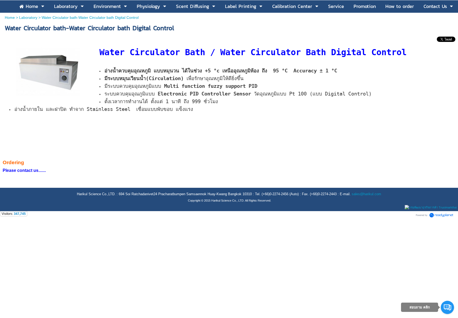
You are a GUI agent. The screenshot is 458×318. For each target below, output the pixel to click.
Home (10, 17)
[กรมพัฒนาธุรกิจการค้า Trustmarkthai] (430, 207)
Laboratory (28, 17)
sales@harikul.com (366, 194)
